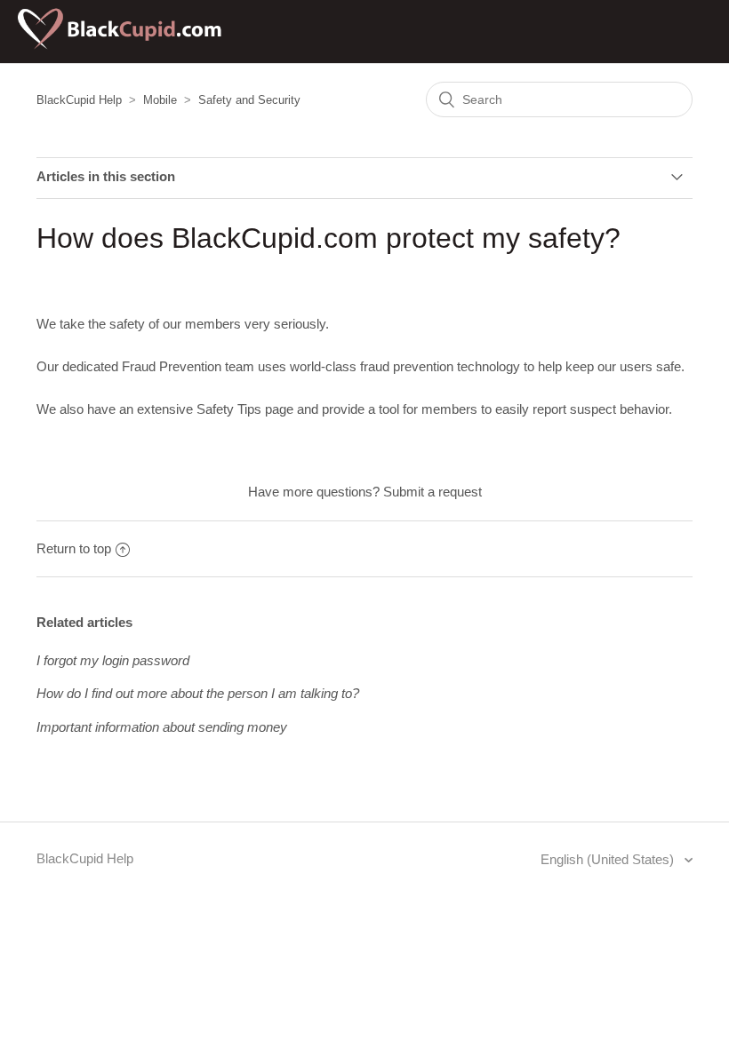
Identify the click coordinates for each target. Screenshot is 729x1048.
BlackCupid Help (79, 100)
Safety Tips (228, 409)
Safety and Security (249, 100)
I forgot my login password (112, 660)
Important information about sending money (161, 726)
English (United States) (609, 859)
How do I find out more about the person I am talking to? (197, 693)
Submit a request (432, 491)
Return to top (73, 548)
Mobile (160, 100)
